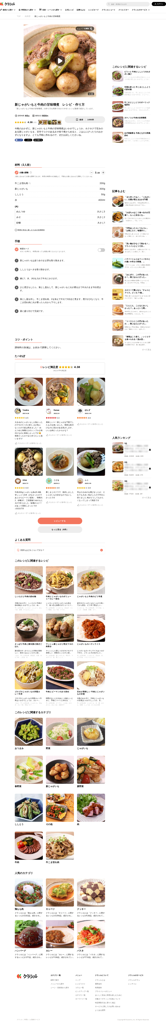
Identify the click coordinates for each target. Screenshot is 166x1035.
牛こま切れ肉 (21, 183)
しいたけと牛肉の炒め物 (25, 596)
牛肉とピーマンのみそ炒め (57, 691)
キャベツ (50, 909)
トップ (77, 980)
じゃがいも (82, 748)
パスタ (80, 950)
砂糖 (18, 222)
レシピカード (93, 10)
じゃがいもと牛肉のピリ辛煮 (89, 596)
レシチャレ (132, 984)
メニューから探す (57, 984)
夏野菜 (80, 786)
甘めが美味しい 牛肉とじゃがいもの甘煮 (91, 692)
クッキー (81, 909)
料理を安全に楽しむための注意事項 (31, 230)
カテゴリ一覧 (80, 995)
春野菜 (18, 786)
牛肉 (17, 862)
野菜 (48, 748)
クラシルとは (100, 980)
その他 (49, 824)
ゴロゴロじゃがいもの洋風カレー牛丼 (27, 692)
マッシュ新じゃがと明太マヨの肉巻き (59, 645)
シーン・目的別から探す (60, 988)
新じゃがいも (21, 188)
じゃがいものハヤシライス (88, 644)
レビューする (60, 521)
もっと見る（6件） (59, 529)
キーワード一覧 (81, 999)
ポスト (29, 140)
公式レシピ (69, 10)
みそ (18, 217)
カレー (49, 950)
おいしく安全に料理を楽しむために (108, 995)
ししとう (19, 194)
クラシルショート (108, 10)
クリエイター (124, 10)
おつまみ (19, 748)
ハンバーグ (20, 950)
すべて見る (146, 350)
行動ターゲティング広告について (107, 999)
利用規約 (98, 988)
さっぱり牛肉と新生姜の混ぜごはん (28, 645)
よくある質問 (100, 1010)
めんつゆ (20, 211)
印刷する (39, 140)
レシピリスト (80, 984)
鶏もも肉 (19, 909)
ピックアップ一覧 (82, 991)
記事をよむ (81, 10)
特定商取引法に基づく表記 (105, 1003)
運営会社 (98, 984)
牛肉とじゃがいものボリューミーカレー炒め (58, 597)
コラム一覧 (79, 988)
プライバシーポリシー (103, 991)
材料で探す (55, 980)
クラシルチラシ (134, 980)
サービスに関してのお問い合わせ (107, 1006)
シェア (20, 140)
